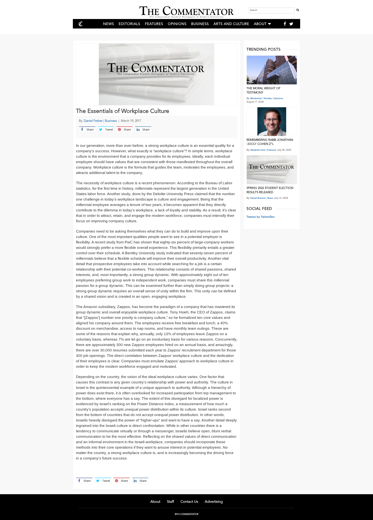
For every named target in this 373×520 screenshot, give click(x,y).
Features (154, 24)
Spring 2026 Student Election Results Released (270, 190)
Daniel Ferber (93, 121)
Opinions (177, 24)
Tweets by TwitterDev (261, 217)
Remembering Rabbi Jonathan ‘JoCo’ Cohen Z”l (270, 142)
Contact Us (189, 502)
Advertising (214, 502)
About (260, 24)
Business (200, 24)
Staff (170, 502)
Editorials (129, 24)
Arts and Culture (231, 24)
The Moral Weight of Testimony (263, 90)
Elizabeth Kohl (257, 149)
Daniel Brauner (258, 197)
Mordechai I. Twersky (261, 98)
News (108, 24)
